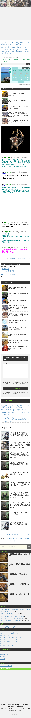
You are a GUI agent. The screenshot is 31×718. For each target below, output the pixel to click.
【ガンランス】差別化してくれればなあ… (11, 620)
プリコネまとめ (4, 657)
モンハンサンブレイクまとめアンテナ (11, 637)
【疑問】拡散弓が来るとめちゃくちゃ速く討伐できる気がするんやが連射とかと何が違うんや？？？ (20, 434)
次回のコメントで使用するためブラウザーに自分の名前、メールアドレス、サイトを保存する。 (15, 383)
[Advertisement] (15, 22)
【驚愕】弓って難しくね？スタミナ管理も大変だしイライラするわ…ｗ (20, 464)
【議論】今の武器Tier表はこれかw (9, 614)
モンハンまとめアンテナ (7, 635)
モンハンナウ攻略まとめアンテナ (10, 641)
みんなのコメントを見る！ (9, 274)
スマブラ (2, 659)
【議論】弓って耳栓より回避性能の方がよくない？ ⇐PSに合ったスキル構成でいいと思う (20, 484)
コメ (27, 64)
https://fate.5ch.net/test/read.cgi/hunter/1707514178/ (20, 258)
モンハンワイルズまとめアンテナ (10, 639)
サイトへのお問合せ (6, 666)
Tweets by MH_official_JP (7, 627)
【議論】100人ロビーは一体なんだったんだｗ (12, 616)
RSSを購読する (6, 668)
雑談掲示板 (5, 269)
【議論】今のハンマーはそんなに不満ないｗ (11, 618)
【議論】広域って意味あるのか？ (19, 574)
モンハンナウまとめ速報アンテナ (10, 633)
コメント (6, 363)
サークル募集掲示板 (8, 271)
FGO (1, 652)
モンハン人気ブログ (6, 643)
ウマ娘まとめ (4, 654)
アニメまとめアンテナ (6, 645)
